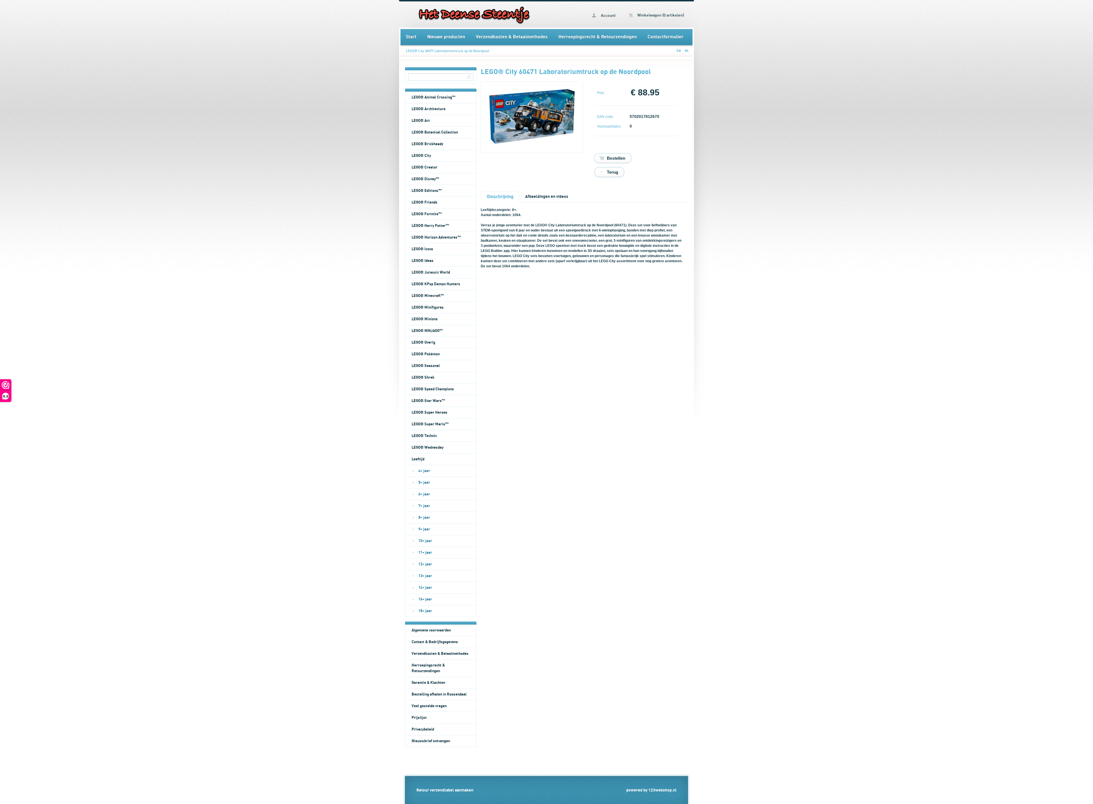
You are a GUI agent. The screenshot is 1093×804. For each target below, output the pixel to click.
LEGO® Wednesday (427, 448)
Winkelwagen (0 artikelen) (660, 15)
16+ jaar (425, 599)
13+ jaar (425, 576)
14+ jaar (425, 588)
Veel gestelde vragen (429, 706)
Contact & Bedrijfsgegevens (435, 642)
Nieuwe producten (446, 37)
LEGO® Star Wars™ (428, 401)
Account (608, 16)
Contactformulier (665, 37)
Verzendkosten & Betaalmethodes (512, 37)
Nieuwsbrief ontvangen (431, 741)
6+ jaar (424, 494)
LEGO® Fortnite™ (427, 214)
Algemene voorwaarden (431, 630)
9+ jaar (424, 529)
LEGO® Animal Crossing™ (433, 97)
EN (679, 50)
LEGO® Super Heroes (429, 413)
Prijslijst (419, 718)
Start (411, 37)
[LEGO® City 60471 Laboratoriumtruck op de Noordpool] (532, 143)
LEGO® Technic (424, 436)
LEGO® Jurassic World (431, 272)
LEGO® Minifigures (428, 307)
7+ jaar (424, 506)
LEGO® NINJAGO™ (427, 331)
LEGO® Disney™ (425, 179)
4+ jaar (424, 471)
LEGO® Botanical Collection (435, 132)
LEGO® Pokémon (426, 354)
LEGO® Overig (423, 342)
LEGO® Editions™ (427, 191)
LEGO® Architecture (428, 109)
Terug (612, 172)
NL (687, 50)
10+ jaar (425, 541)
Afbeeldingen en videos (546, 196)
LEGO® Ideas (422, 261)
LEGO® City (421, 156)
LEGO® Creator (424, 167)
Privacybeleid (423, 729)
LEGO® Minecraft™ (428, 296)
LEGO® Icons (422, 249)
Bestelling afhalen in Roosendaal (439, 694)
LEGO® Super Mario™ (430, 424)
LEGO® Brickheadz (427, 144)
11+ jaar (425, 553)
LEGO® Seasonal (426, 366)
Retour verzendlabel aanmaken (444, 790)
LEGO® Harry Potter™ (430, 226)
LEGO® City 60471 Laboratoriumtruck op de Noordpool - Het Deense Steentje (473, 14)
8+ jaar (424, 518)
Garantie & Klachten (428, 683)
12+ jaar (425, 564)
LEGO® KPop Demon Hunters (436, 284)
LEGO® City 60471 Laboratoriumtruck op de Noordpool (447, 51)
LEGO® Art (421, 121)
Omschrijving (500, 196)
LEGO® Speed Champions (433, 389)
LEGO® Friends (424, 202)
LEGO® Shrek (423, 378)
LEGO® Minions (425, 319)
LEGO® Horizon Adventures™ (436, 237)
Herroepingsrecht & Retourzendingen (597, 37)
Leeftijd (418, 459)
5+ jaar (424, 483)
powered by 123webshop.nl (651, 790)
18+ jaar (425, 611)
